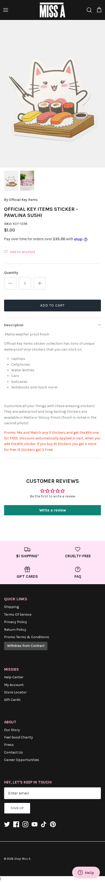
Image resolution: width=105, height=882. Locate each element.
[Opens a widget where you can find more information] (86, 873)
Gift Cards (12, 700)
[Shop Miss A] (52, 10)
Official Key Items (23, 200)
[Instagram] (25, 824)
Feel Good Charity (18, 737)
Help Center (13, 677)
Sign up (17, 808)
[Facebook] (16, 824)
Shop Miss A (22, 859)
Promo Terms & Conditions (26, 637)
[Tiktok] (44, 824)
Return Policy (15, 629)
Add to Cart (52, 305)
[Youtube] (34, 824)
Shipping (11, 607)
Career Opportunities (21, 760)
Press (9, 745)
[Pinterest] (53, 824)
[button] (19, 252)
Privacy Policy (15, 622)
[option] (52, 94)
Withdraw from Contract (25, 646)
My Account (14, 685)
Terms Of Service (17, 614)
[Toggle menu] (5, 10)
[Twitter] (7, 824)
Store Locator (15, 692)
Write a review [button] (52, 510)
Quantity (11, 272)
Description (13, 325)
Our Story (12, 730)
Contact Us (13, 752)
